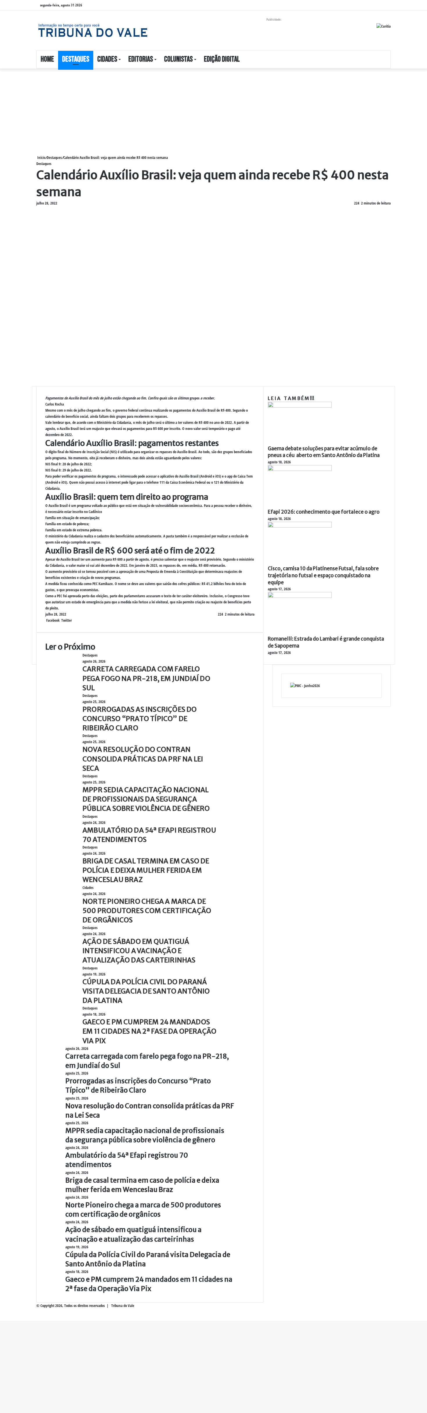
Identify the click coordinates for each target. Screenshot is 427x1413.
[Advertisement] (174, 111)
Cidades (107, 59)
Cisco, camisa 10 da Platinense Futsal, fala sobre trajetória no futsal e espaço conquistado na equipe (323, 575)
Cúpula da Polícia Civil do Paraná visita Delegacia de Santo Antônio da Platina (146, 991)
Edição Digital (222, 59)
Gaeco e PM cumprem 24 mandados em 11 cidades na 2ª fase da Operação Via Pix (149, 1031)
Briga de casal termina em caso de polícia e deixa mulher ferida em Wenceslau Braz (145, 870)
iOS (217, 476)
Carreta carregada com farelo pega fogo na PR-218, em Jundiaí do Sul (146, 678)
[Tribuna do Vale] (92, 30)
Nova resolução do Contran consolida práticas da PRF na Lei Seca (142, 758)
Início (40, 157)
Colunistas (178, 59)
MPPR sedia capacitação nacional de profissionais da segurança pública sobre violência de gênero (146, 799)
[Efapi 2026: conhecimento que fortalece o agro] (300, 469)
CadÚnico (95, 511)
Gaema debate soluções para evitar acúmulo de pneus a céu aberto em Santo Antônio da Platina (324, 452)
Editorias (140, 59)
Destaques (75, 59)
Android (206, 476)
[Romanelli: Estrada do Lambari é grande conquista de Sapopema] (300, 596)
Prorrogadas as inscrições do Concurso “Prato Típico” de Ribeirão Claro (139, 718)
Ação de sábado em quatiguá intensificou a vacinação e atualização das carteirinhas (139, 950)
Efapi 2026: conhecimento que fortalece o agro (324, 512)
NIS (113, 451)
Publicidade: (273, 19)
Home (47, 59)
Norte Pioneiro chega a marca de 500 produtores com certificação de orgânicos (146, 910)
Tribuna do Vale (122, 1305)
